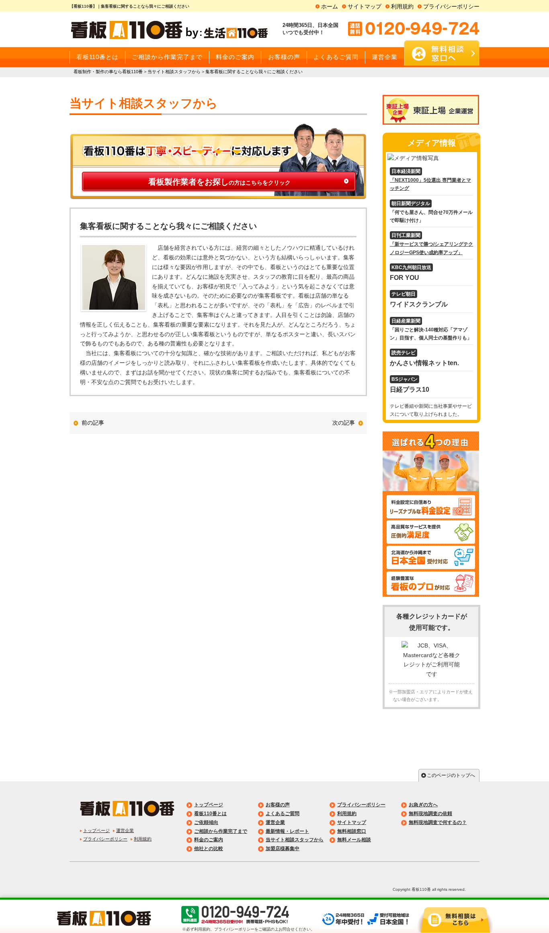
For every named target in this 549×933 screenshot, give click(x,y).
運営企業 (125, 830)
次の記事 (343, 422)
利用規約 (402, 6)
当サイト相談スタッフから (295, 840)
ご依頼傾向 (206, 822)
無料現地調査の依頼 (430, 813)
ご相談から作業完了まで (220, 831)
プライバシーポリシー (451, 6)
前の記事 (93, 422)
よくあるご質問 (282, 813)
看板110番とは (210, 813)
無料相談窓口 (351, 831)
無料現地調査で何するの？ (438, 822)
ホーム (329, 6)
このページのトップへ (451, 775)
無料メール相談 (354, 840)
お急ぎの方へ (423, 805)
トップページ (96, 830)
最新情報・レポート (287, 831)
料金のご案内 (208, 840)
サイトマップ (364, 6)
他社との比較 (208, 848)
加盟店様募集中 (282, 848)
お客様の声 (278, 805)
